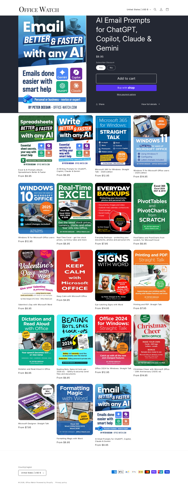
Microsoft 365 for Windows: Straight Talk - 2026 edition (112, 170)
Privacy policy (61, 482)
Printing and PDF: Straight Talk (147, 304)
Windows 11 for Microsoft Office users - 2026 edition (151, 171)
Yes (101, 67)
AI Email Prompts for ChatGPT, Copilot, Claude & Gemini (113, 440)
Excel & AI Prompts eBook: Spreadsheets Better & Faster (32, 171)
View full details (149, 104)
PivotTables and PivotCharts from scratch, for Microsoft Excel (148, 238)
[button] (155, 9)
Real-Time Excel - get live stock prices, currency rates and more (72, 238)
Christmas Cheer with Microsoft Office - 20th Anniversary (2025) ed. (151, 370)
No (111, 67)
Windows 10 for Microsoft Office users (36, 237)
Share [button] (101, 104)
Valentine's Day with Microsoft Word (35, 304)
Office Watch (31, 482)
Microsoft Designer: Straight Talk (33, 423)
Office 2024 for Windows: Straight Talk (113, 368)
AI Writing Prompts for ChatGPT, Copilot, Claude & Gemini (72, 170)
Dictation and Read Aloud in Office (34, 369)
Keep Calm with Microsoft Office (72, 296)
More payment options (126, 94)
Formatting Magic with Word (70, 438)
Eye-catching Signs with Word (109, 304)
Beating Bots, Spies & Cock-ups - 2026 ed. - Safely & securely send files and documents (73, 371)
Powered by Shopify (44, 482)
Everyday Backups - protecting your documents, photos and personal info (112, 238)
